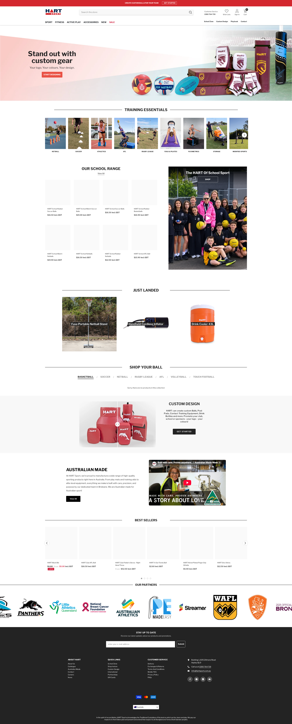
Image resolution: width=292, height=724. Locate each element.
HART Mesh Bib (53, 563)
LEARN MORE (134, 73)
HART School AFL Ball (142, 254)
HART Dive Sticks (223, 563)
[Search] (136, 12)
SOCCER (78, 151)
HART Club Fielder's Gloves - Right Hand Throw (127, 564)
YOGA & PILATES (170, 151)
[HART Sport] (55, 133)
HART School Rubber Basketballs (141, 210)
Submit (181, 644)
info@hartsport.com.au (201, 671)
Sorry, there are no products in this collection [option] (146, 388)
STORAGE (216, 151)
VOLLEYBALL (178, 376)
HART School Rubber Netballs (113, 255)
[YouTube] (209, 679)
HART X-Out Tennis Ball (158, 563)
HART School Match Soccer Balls (86, 210)
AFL (124, 151)
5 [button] (152, 96)
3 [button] (146, 96)
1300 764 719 (205, 667)
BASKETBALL (86, 376)
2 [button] (143, 96)
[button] (14, 62)
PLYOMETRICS (193, 151)
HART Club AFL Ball (88, 563)
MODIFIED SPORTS (240, 151)
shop (207, 179)
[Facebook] (190, 679)
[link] (208, 218)
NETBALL (55, 151)
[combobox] (133, 12)
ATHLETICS (101, 151)
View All (101, 173)
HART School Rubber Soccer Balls (55, 210)
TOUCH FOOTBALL (203, 376)
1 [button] (140, 96)
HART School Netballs (84, 254)
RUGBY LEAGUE (148, 152)
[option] (146, 3)
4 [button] (149, 96)
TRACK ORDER (165, 3)
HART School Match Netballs (54, 255)
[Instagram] (196, 679)
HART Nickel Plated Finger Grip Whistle (194, 564)
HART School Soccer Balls (114, 209)
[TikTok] (203, 679)
